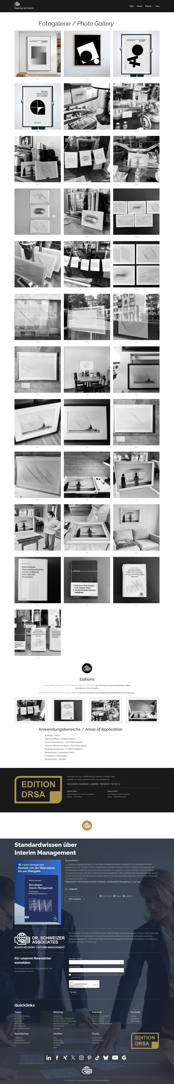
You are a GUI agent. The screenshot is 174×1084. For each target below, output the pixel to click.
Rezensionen (71, 860)
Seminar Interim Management (63, 1018)
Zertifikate (56, 1028)
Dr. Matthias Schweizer (22, 1016)
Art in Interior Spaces (74, 742)
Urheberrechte (19, 1040)
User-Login (96, 1043)
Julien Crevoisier (20, 1026)
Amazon (128, 896)
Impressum (18, 1038)
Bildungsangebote (76, 939)
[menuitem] (132, 6)
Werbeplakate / (52, 752)
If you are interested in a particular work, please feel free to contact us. (106, 693)
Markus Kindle (19, 1018)
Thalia (118, 896)
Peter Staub (18, 1021)
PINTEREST (105, 784)
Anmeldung (135, 1018)
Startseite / (50, 735)
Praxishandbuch (59, 1026)
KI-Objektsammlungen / (55, 749)
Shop (55, 1047)
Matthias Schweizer (76, 864)
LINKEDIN (94, 784)
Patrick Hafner (19, 1023)
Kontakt (133, 1016)
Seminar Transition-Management (64, 1021)
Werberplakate (58, 1043)
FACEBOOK (84, 784)
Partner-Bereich (97, 1038)
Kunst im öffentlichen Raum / (58, 745)
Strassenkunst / (52, 759)
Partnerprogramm (98, 1018)
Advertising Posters (66, 752)
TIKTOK (114, 784)
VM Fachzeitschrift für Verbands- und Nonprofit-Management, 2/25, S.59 (109, 882)
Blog (55, 1038)
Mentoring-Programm (61, 1023)
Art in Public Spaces (79, 745)
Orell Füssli (107, 896)
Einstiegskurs (58, 1016)
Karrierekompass (98, 1021)
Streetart (62, 759)
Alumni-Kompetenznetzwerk (102, 1023)
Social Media (135, 1021)
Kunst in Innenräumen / (55, 742)
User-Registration (98, 1040)
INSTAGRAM (72, 784)
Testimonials (57, 1040)
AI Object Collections (74, 749)
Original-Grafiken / (53, 739)
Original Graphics (68, 739)
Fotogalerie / (50, 756)
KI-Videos (56, 1045)
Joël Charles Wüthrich (22, 1028)
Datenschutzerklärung (22, 1043)
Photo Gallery (61, 756)
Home (57, 735)
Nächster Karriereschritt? (100, 1016)
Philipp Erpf (70, 882)
